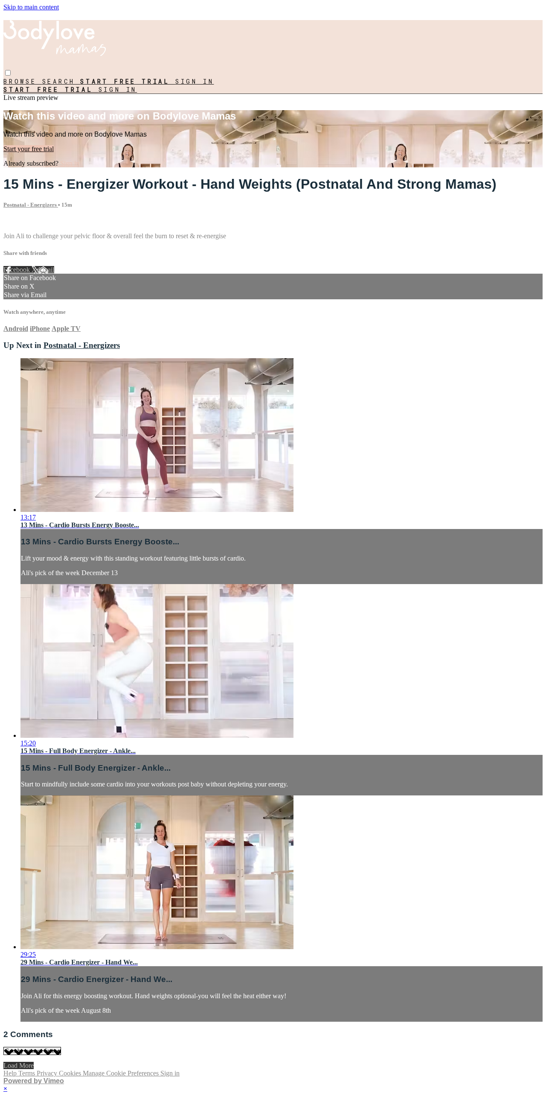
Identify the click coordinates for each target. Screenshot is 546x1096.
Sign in (194, 81)
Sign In (118, 89)
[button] (8, 73)
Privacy (48, 1073)
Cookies (71, 1073)
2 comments (19, 221)
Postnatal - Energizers (30, 205)
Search (61, 81)
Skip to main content (31, 7)
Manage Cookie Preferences (121, 1073)
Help (10, 1073)
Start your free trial (28, 148)
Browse (22, 81)
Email (46, 269)
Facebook (17, 269)
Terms (27, 1073)
